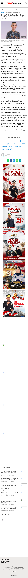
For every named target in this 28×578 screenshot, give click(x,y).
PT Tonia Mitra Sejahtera (7, 146)
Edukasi (23, 6)
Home (3, 6)
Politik (19, 6)
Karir (23, 569)
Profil (4, 569)
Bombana (12, 141)
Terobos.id (3, 562)
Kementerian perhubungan (14, 144)
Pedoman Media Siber (13, 569)
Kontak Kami (14, 571)
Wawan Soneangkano (6, 149)
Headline (18, 141)
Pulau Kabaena (18, 146)
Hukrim (15, 6)
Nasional (7, 6)
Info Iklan (20, 569)
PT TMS (23, 144)
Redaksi (7, 154)
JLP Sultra (4, 144)
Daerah (11, 6)
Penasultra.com (5, 560)
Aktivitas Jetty (5, 141)
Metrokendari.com (5, 561)
